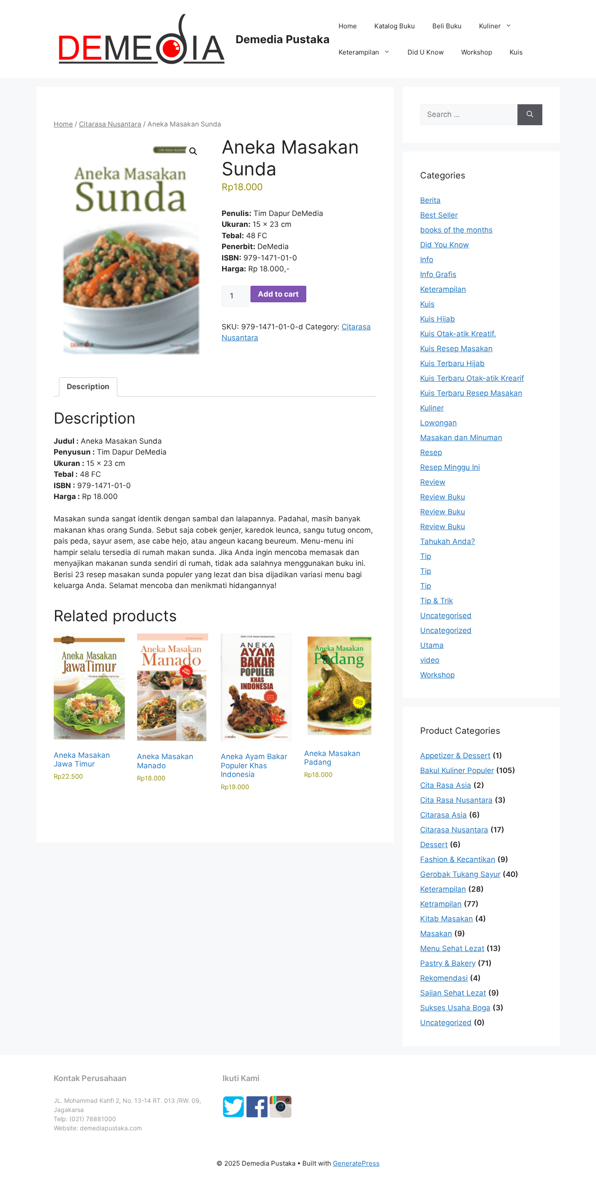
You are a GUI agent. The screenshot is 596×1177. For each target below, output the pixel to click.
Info (426, 259)
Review (432, 482)
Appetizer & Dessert (455, 755)
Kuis (516, 52)
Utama (432, 645)
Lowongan (438, 422)
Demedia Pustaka (283, 39)
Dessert (434, 844)
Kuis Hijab (437, 319)
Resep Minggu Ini (450, 467)
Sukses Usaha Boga (455, 1007)
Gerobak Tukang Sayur (460, 874)
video (429, 660)
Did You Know (444, 244)
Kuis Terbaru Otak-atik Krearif (472, 378)
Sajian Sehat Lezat (453, 993)
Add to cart (278, 294)
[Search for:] (468, 114)
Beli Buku (447, 26)
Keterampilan (359, 52)
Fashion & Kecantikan (457, 859)
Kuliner (490, 26)
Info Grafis (438, 274)
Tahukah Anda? (447, 541)
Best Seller (439, 215)
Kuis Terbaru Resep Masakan (471, 393)
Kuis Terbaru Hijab (452, 363)
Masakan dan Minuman (461, 437)
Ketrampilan (441, 904)
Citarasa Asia (443, 815)
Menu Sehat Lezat (452, 948)
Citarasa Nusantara (110, 124)
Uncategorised (446, 615)
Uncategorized (446, 630)
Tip (425, 556)
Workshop (476, 52)
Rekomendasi (444, 978)
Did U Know (426, 52)
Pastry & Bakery (448, 963)
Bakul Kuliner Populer (457, 770)
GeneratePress (356, 1163)
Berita (430, 200)
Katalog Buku (394, 26)
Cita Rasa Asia (445, 785)
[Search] (529, 114)
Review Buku (442, 497)
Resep (431, 452)
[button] (193, 151)
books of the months (456, 230)
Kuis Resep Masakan (456, 348)
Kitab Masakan (446, 918)
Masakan (436, 933)
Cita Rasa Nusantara (456, 800)
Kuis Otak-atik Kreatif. (458, 333)
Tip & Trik (436, 600)
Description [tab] (88, 386)
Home (348, 26)
